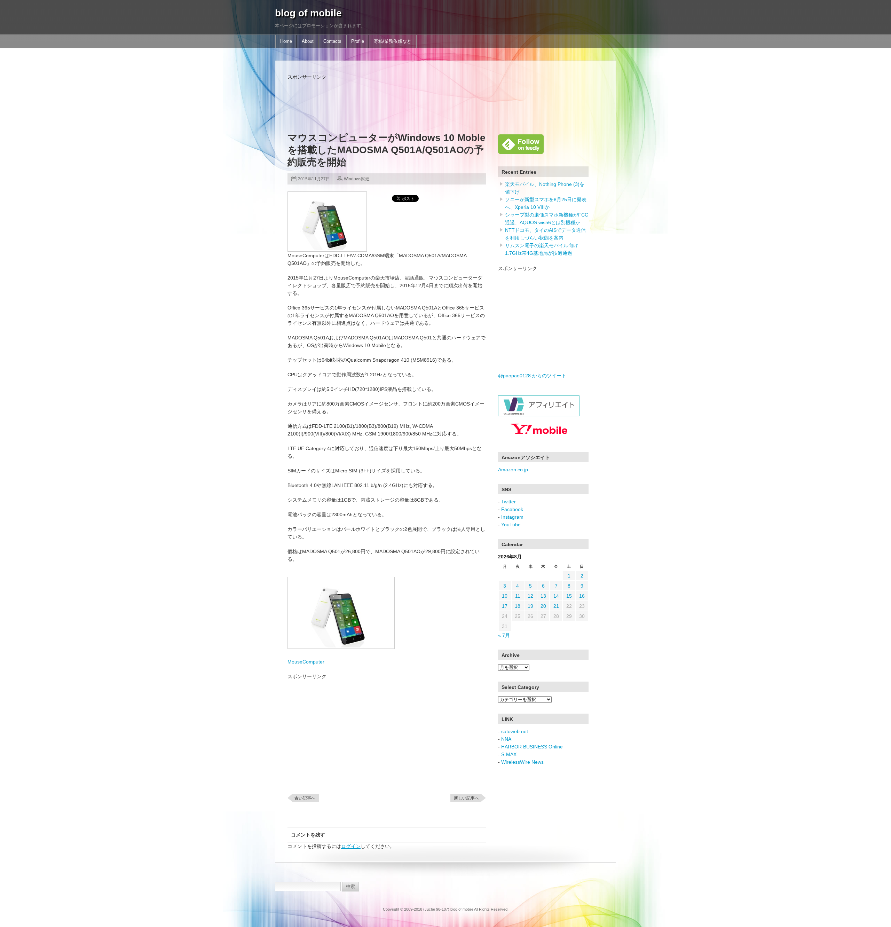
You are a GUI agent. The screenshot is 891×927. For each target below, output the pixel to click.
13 (543, 596)
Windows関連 (357, 178)
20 (543, 606)
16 (582, 596)
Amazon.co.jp (513, 469)
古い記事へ (304, 798)
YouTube (511, 524)
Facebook (512, 509)
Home (286, 41)
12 (530, 596)
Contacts (332, 41)
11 (517, 596)
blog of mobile (308, 13)
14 (556, 596)
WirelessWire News (522, 762)
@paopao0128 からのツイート (532, 375)
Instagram (512, 517)
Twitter (508, 501)
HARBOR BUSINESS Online (532, 746)
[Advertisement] (414, 96)
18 (517, 606)
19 (530, 606)
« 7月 (504, 635)
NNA (506, 739)
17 (504, 606)
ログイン (351, 846)
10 (504, 596)
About (308, 41)
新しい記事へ (466, 798)
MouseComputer (305, 662)
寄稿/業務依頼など (392, 41)
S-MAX (509, 754)
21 (556, 606)
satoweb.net (514, 731)
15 (569, 596)
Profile (357, 41)
